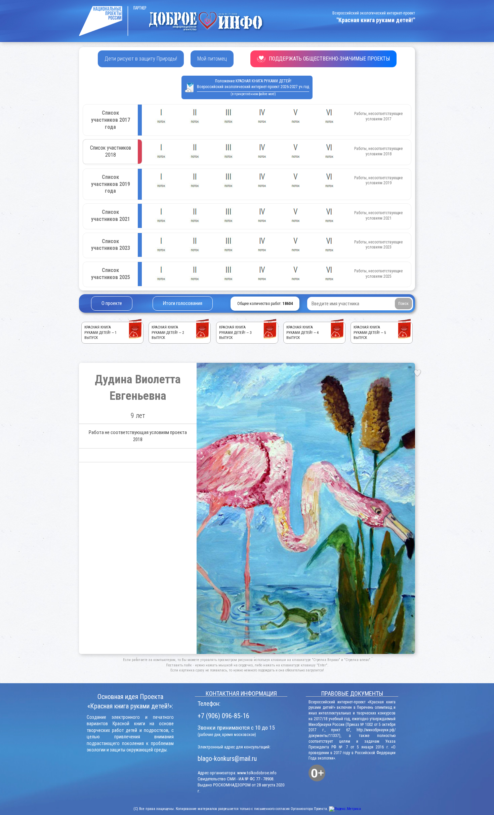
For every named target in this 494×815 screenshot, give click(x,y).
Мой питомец (212, 58)
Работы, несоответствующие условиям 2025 (378, 274)
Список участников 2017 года (110, 120)
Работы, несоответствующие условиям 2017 (378, 116)
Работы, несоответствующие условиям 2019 (378, 181)
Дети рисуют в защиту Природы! (141, 58)
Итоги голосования (182, 303)
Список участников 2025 (110, 273)
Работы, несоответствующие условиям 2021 (378, 215)
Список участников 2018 (110, 151)
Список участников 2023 (110, 244)
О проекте (111, 303)
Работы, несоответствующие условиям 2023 (378, 245)
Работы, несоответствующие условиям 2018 (378, 151)
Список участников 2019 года (110, 184)
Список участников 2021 (110, 215)
